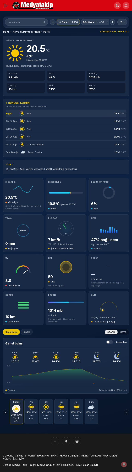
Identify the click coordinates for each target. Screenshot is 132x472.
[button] (117, 5)
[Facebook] (55, 441)
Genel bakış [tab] (11, 332)
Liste (123, 332)
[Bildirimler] (126, 5)
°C (121, 22)
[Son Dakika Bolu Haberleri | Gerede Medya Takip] (32, 5)
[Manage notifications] (124, 464)
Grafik (111, 332)
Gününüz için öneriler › (114, 32)
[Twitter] (66, 441)
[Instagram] (77, 441)
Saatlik (27, 332)
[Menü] (6, 5)
